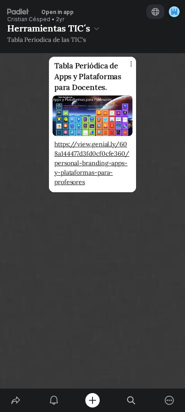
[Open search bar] (131, 400)
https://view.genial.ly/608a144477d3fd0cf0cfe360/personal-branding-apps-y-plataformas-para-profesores (91, 163)
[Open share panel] (16, 400)
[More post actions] (125, 67)
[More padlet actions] (169, 400)
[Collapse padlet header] (96, 28)
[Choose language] (155, 12)
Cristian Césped (28, 19)
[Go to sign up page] (174, 12)
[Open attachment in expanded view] (92, 115)
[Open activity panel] (54, 400)
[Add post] (92, 400)
